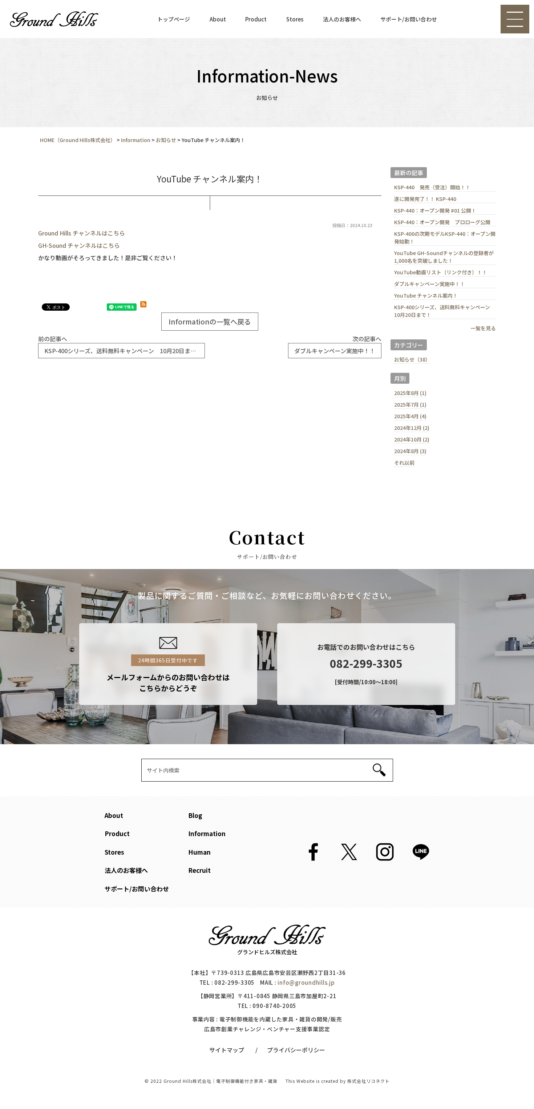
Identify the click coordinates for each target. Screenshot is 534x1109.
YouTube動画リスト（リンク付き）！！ (440, 272)
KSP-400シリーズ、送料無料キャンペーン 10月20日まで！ (444, 310)
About (218, 19)
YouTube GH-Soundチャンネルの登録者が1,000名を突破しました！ (444, 256)
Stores (294, 19)
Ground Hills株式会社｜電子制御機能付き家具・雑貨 (220, 1081)
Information (207, 833)
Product (256, 19)
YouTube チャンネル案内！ (426, 295)
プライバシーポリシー (296, 1049)
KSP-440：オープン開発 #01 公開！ (435, 210)
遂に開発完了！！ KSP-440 (425, 198)
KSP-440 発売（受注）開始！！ (432, 187)
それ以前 (404, 462)
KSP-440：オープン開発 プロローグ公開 (442, 222)
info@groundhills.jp (306, 982)
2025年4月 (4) (410, 416)
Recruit (199, 870)
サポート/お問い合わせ (408, 19)
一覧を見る (483, 328)
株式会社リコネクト (368, 1081)
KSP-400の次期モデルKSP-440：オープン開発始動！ (444, 237)
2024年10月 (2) (411, 439)
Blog (195, 815)
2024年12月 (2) (411, 427)
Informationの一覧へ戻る (210, 321)
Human (199, 851)
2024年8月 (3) (410, 451)
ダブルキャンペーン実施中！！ (429, 283)
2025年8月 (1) (410, 392)
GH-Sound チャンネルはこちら (79, 245)
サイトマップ (226, 1049)
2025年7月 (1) (410, 404)
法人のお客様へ (342, 19)
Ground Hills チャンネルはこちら (81, 233)
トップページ (173, 19)
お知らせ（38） (412, 359)
